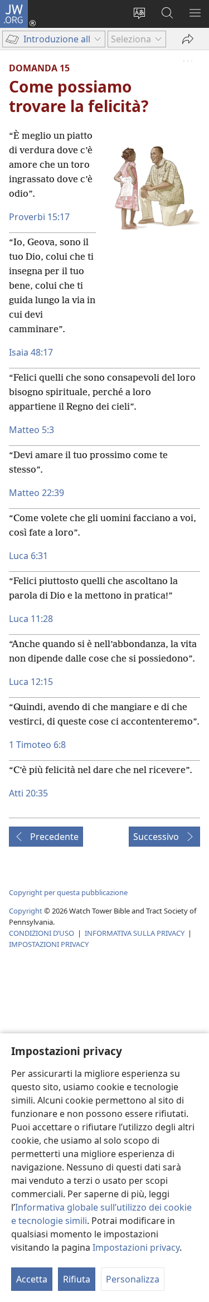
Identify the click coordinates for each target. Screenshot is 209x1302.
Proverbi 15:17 (39, 217)
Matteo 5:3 (31, 430)
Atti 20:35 (28, 793)
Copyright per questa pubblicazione (68, 892)
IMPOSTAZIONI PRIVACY (49, 944)
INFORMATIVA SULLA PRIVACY (134, 933)
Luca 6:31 (28, 556)
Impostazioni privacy (136, 1247)
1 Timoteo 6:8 (37, 745)
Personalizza (132, 1279)
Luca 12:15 (31, 682)
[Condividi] (188, 39)
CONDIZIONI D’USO (41, 933)
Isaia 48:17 (31, 352)
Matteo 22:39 (36, 493)
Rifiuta (76, 1279)
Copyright (25, 911)
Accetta (31, 1279)
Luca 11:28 (31, 619)
